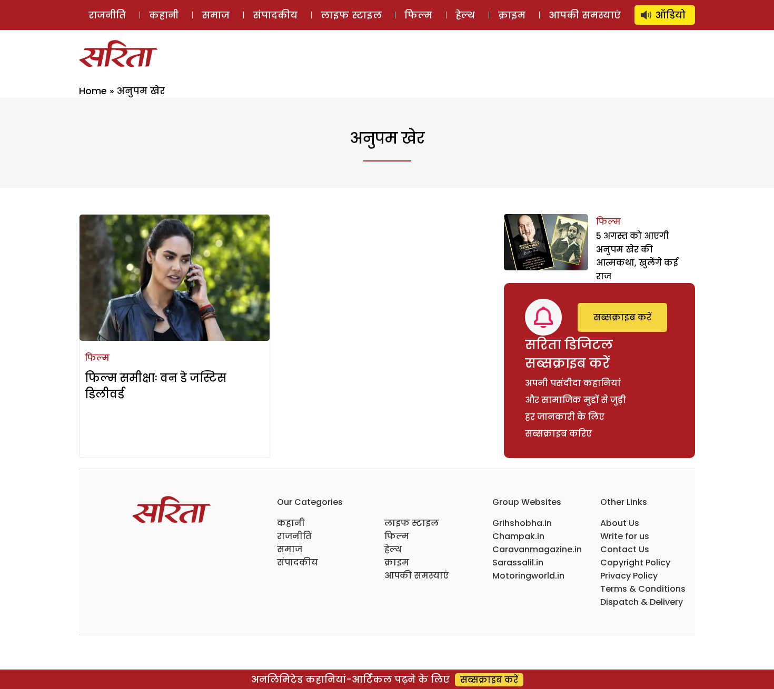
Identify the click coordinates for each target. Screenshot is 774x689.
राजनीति (107, 15)
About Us (619, 523)
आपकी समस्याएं (585, 15)
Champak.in (518, 536)
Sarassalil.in (517, 562)
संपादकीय (275, 15)
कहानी (163, 15)
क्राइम (511, 15)
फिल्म (418, 15)
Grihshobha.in (522, 523)
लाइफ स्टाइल (351, 15)
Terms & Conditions (643, 589)
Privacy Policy (629, 576)
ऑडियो (671, 15)
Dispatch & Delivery (641, 602)
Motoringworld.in (528, 576)
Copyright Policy (635, 562)
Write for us (624, 536)
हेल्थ (465, 15)
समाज (216, 15)
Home (93, 90)
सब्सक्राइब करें (622, 317)
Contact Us (624, 549)
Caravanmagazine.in (537, 549)
